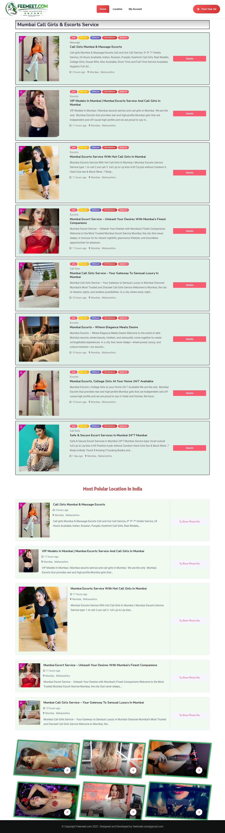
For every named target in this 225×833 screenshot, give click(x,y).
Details (189, 58)
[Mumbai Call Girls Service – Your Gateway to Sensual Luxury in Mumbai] (39, 285)
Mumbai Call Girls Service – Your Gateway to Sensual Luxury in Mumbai (114, 275)
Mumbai (94, 72)
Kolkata (158, 768)
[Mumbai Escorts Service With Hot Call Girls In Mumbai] (39, 173)
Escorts (74, 96)
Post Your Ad (209, 9)
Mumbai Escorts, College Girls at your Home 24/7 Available (111, 381)
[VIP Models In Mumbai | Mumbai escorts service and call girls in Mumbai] (39, 113)
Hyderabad (94, 810)
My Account (135, 9)
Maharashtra (107, 72)
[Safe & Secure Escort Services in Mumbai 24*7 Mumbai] (39, 448)
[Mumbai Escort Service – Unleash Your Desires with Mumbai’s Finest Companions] (39, 231)
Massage (75, 42)
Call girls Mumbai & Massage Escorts (96, 47)
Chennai (158, 810)
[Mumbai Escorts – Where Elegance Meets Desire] (39, 339)
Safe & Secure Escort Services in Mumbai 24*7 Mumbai (108, 435)
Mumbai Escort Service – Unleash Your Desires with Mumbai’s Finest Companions (118, 221)
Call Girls (75, 268)
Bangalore (28, 810)
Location (117, 9)
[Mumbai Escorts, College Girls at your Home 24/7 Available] (39, 393)
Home (103, 9)
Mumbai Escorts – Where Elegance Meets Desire (104, 327)
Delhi (90, 768)
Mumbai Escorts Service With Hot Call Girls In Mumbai (108, 157)
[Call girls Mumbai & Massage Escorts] (39, 58)
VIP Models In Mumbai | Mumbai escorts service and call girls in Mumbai (115, 103)
